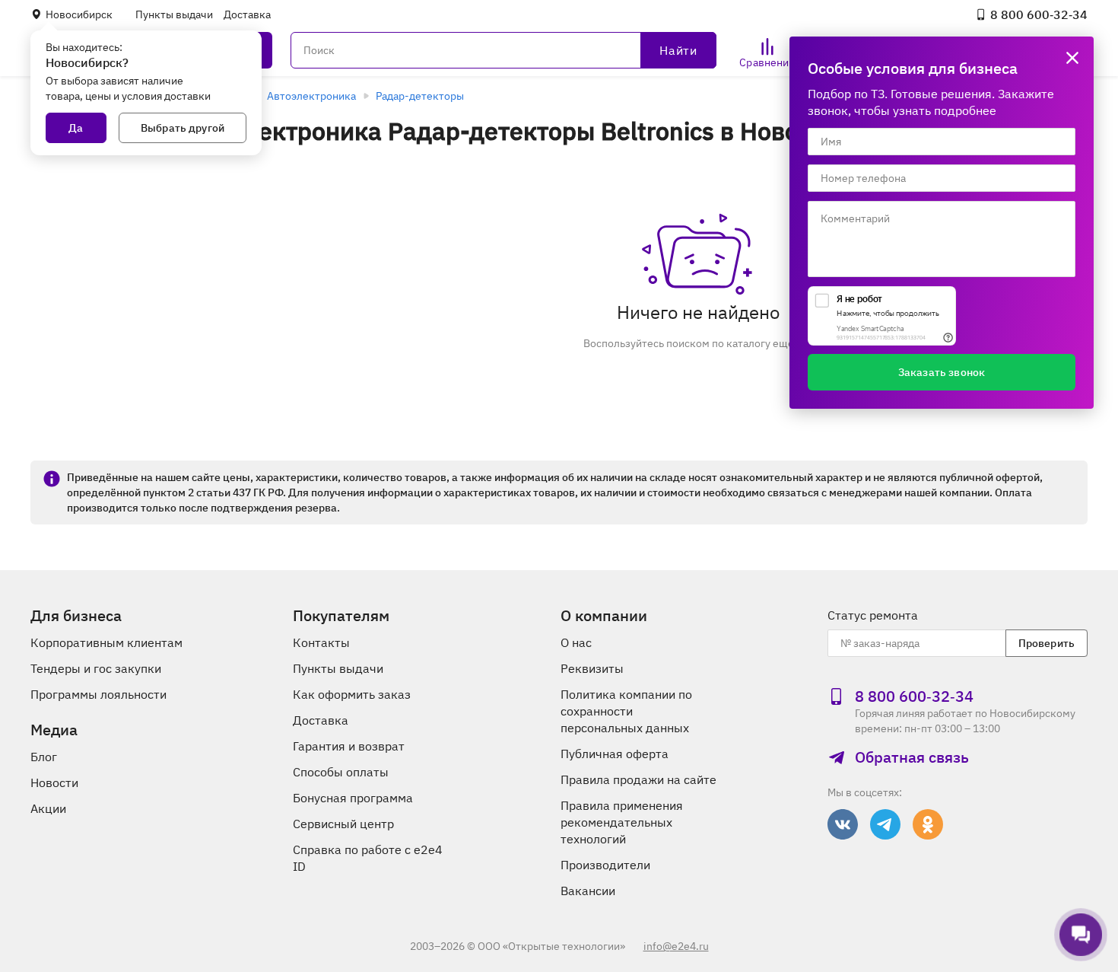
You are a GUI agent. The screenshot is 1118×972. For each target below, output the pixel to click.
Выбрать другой (182, 128)
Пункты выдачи (174, 14)
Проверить (1046, 643)
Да (75, 128)
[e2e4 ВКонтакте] (842, 824)
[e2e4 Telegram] (885, 824)
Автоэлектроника (311, 96)
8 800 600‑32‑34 (1039, 14)
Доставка (247, 14)
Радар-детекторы (420, 96)
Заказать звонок (941, 372)
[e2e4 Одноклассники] (928, 824)
